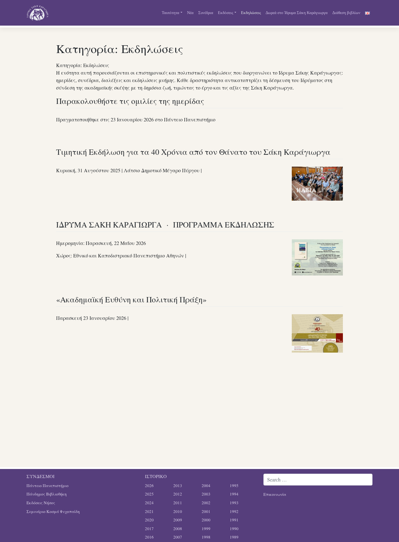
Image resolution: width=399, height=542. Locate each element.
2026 (149, 485)
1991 (234, 520)
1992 (234, 511)
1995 (234, 485)
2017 (149, 528)
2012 (177, 494)
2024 (149, 502)
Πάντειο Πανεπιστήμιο (47, 485)
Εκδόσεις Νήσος (40, 502)
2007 (177, 537)
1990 (234, 528)
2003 (206, 494)
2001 (206, 511)
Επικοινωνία (274, 494)
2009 (177, 520)
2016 (149, 537)
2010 (177, 511)
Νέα (190, 12)
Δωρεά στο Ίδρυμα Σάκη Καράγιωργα (297, 12)
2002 (206, 502)
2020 (149, 520)
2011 (177, 502)
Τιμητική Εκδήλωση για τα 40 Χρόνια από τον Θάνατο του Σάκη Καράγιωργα (193, 151)
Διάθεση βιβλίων (346, 12)
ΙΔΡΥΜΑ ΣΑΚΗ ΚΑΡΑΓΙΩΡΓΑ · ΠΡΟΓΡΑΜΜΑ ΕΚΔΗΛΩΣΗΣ (165, 224)
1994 (234, 494)
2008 (177, 528)
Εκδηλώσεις (251, 12)
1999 (206, 528)
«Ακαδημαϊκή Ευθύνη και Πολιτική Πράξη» (131, 299)
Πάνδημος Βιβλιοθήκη (46, 494)
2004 (206, 485)
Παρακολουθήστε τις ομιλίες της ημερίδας (130, 100)
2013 (177, 485)
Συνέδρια (205, 12)
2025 (149, 494)
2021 (149, 511)
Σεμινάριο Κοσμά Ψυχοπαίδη (53, 511)
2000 (206, 520)
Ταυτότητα (170, 12)
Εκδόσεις (225, 12)
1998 (206, 537)
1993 (234, 502)
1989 (234, 537)
